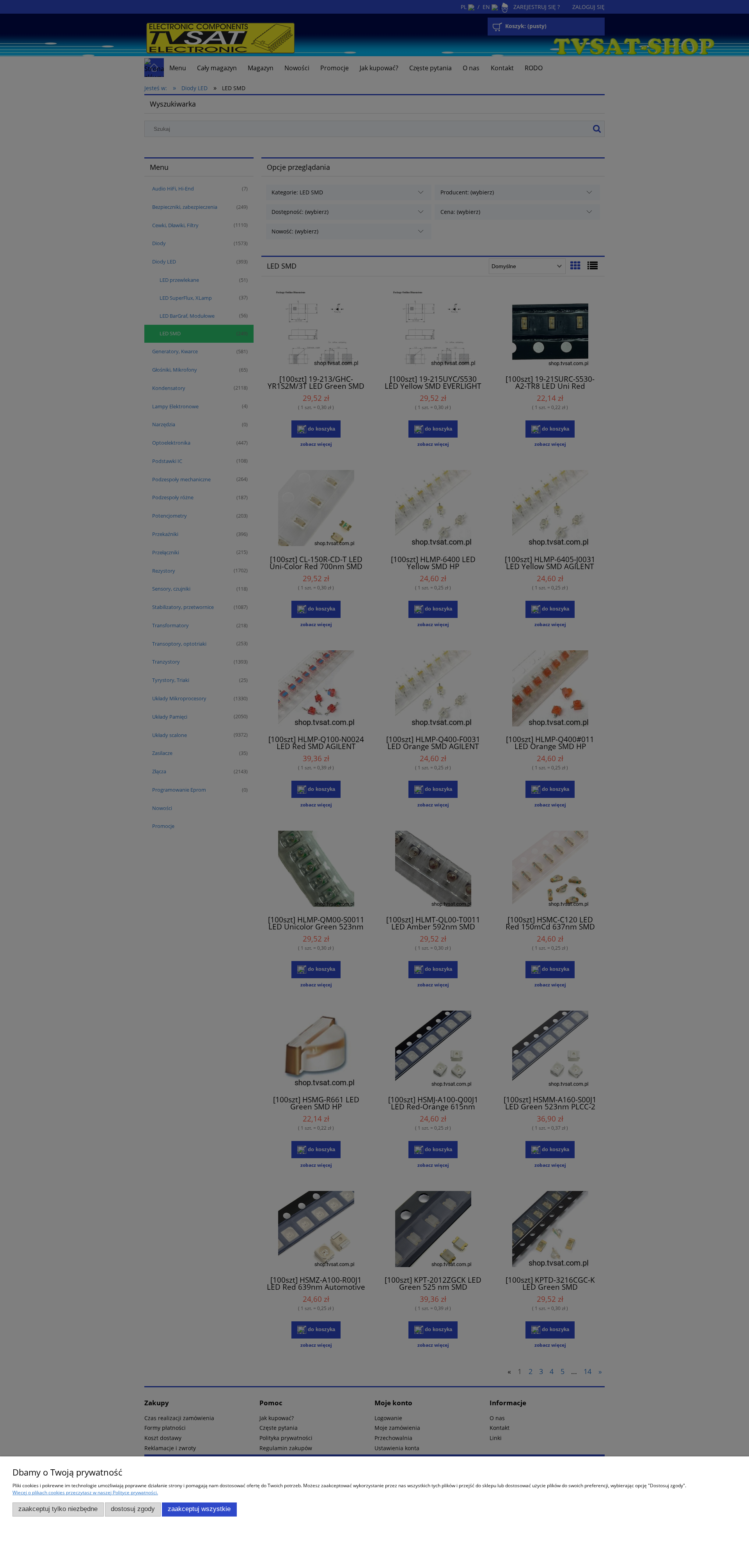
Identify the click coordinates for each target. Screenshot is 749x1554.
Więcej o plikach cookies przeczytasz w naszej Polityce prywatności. (85, 1492)
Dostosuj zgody (133, 1509)
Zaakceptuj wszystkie (199, 1509)
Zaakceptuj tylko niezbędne (58, 1509)
